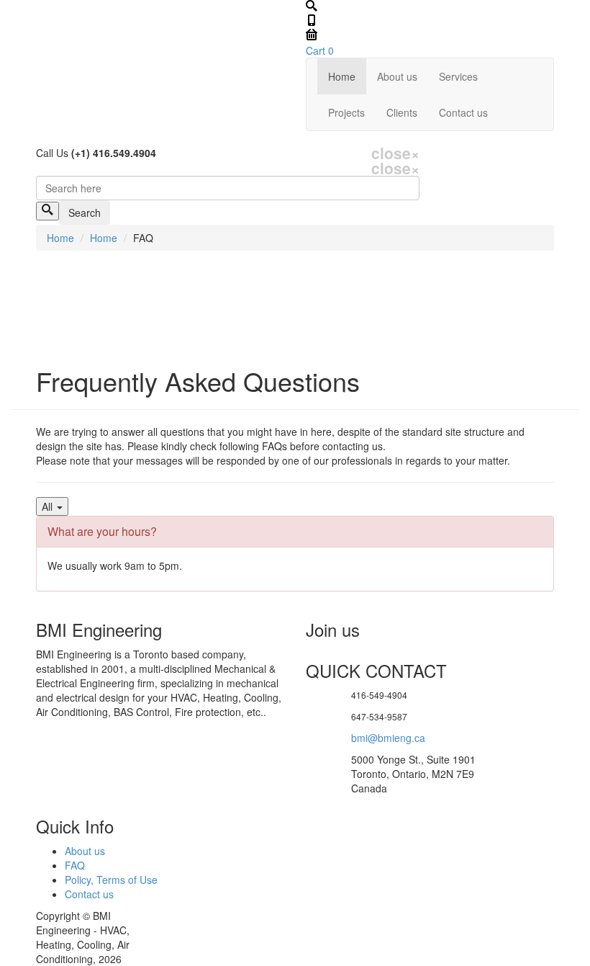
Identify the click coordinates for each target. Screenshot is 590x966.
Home (341, 76)
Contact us (463, 112)
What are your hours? (102, 531)
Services (458, 76)
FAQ (75, 865)
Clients (401, 112)
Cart (320, 50)
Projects (346, 112)
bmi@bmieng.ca (388, 737)
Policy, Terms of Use (111, 879)
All (48, 506)
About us (397, 76)
